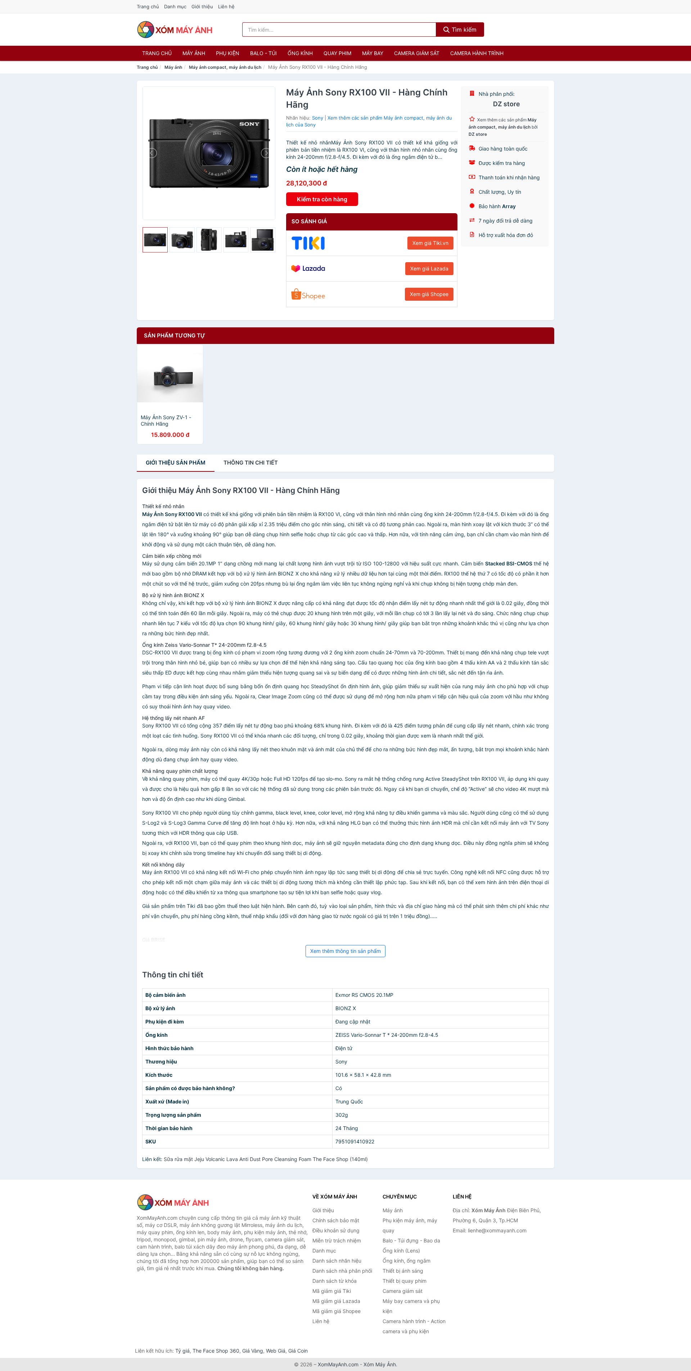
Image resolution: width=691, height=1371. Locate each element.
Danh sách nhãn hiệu (336, 1261)
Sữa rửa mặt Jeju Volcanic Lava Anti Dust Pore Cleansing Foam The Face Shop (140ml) (266, 1159)
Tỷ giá (182, 1351)
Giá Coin (298, 1351)
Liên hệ (226, 6)
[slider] (155, 239)
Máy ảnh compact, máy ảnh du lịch (225, 67)
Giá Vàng (252, 1351)
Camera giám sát (416, 53)
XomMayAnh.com (338, 1364)
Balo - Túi (263, 53)
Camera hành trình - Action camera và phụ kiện (414, 1326)
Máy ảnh (193, 53)
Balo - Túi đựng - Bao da (411, 1240)
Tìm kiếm (463, 29)
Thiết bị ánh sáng (403, 1271)
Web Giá (275, 1351)
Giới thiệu (202, 6)
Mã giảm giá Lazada (336, 1301)
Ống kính (300, 53)
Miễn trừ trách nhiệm (336, 1240)
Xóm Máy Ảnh (379, 1364)
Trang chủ (148, 6)
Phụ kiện (227, 53)
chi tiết (250, 462)
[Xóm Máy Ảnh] (173, 1202)
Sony (317, 118)
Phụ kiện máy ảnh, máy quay (410, 1225)
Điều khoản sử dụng (336, 1230)
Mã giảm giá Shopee (336, 1311)
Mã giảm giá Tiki (331, 1291)
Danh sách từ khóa (334, 1281)
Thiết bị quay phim (404, 1281)
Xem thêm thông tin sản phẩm (345, 951)
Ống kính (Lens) (401, 1250)
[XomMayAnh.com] (174, 30)
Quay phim (337, 53)
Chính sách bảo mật (335, 1220)
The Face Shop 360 (216, 1351)
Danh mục (175, 6)
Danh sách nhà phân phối (342, 1271)
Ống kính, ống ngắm (406, 1261)
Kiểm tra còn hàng (322, 199)
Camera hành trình (476, 53)
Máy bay (372, 53)
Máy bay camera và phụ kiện (411, 1306)
